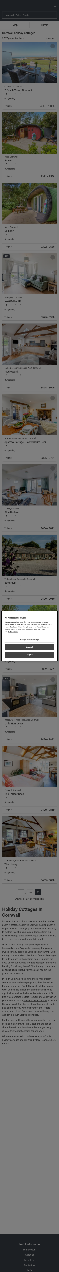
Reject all (29, 647)
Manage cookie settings (29, 640)
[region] (29, 636)
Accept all (29, 654)
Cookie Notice (13, 632)
